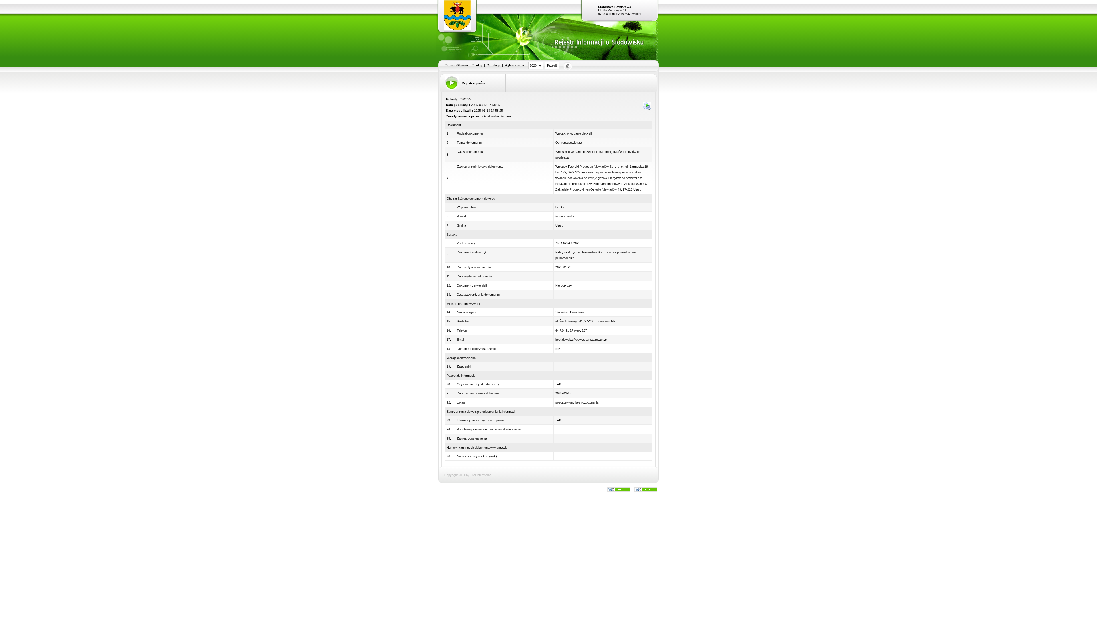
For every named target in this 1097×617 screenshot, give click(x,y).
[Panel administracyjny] (568, 65)
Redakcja (493, 65)
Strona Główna (456, 65)
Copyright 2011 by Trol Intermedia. (468, 475)
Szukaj (477, 65)
